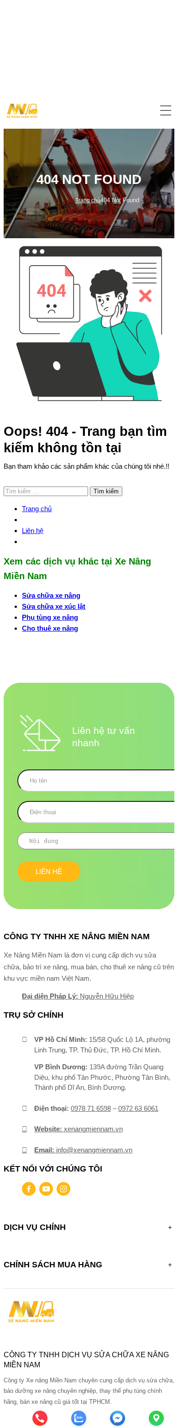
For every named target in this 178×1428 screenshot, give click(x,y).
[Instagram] (63, 1189)
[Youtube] (46, 1189)
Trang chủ (87, 200)
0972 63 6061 (138, 1108)
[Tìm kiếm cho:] (47, 491)
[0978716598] (28, 1381)
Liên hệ (32, 530)
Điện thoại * (89, 816)
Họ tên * (89, 785)
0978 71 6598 (91, 1108)
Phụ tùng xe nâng (50, 617)
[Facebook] (29, 1189)
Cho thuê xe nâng (50, 628)
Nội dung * (89, 846)
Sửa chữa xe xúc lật (53, 606)
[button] (165, 111)
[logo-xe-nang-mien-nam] (31, 1311)
